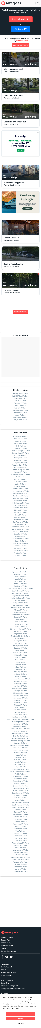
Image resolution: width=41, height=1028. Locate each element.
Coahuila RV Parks (20, 617)
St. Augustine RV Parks (21, 539)
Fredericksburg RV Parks (20, 465)
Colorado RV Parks (20, 622)
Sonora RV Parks (20, 800)
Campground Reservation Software (13, 989)
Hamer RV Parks (20, 406)
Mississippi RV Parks (20, 698)
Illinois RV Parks (20, 660)
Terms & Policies (7, 946)
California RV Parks (20, 600)
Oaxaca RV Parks (20, 755)
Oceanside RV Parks (20, 498)
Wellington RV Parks (20, 852)
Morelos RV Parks (20, 705)
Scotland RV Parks (20, 795)
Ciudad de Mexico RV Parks (20, 615)
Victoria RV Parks (20, 838)
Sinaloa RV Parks (20, 798)
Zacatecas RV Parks (20, 871)
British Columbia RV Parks (20, 598)
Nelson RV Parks (20, 712)
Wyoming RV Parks (20, 864)
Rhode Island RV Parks (21, 788)
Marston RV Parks (20, 413)
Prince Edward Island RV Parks (20, 772)
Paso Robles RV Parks (20, 505)
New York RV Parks (20, 731)
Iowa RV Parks (20, 665)
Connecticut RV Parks (20, 624)
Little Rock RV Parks (20, 410)
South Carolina (22, 41)
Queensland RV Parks (20, 781)
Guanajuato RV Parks (20, 646)
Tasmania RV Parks (20, 822)
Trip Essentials (6, 975)
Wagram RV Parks (20, 420)
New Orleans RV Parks (20, 493)
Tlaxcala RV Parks (20, 829)
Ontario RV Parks (20, 762)
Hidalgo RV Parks (20, 655)
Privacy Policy (6, 940)
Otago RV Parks (20, 767)
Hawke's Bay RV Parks (20, 653)
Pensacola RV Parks (20, 508)
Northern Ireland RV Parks (21, 738)
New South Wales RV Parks (20, 729)
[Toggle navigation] (37, 3)
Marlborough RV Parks (20, 684)
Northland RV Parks (20, 743)
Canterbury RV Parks (20, 605)
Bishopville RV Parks (20, 394)
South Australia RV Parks (20, 802)
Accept (20, 1014)
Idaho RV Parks (20, 657)
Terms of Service (7, 937)
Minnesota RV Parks (20, 695)
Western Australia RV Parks (20, 857)
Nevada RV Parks (20, 715)
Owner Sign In (6, 983)
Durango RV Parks (20, 458)
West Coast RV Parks (20, 855)
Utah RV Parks (20, 831)
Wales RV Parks (20, 848)
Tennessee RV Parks (20, 824)
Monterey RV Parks (20, 486)
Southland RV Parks (20, 810)
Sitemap (4, 948)
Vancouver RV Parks (20, 551)
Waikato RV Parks (20, 845)
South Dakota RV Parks (20, 807)
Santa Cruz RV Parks (20, 532)
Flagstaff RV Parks (20, 463)
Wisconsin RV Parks (20, 862)
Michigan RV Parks (20, 691)
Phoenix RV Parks (20, 510)
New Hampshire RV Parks (21, 722)
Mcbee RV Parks (20, 415)
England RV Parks (20, 634)
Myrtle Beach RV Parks (21, 489)
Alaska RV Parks (20, 577)
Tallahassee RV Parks (20, 543)
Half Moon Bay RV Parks (20, 470)
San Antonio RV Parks (20, 522)
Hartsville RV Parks (20, 408)
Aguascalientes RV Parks (20, 572)
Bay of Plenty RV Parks (20, 596)
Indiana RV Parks (20, 662)
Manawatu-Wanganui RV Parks (20, 679)
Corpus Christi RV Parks (20, 453)
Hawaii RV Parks (20, 650)
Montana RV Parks (20, 703)
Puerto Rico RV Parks (20, 776)
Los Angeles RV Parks (20, 482)
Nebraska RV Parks (20, 710)
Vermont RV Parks (20, 836)
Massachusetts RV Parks (20, 688)
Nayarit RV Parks (20, 707)
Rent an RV (22, 29)
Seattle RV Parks (20, 536)
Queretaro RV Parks (20, 783)
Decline (20, 1018)
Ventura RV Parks (20, 553)
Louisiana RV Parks (20, 674)
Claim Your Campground (9, 986)
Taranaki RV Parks (20, 817)
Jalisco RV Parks (20, 667)
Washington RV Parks (20, 850)
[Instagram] (11, 958)
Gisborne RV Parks (20, 643)
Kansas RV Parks (21, 669)
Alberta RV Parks (20, 579)
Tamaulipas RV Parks (20, 814)
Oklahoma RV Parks (20, 760)
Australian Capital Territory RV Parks (20, 588)
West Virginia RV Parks (20, 860)
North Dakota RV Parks (20, 736)
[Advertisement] (20, 901)
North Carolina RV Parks (20, 734)
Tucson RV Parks (20, 546)
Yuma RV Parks (20, 555)
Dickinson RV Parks (20, 455)
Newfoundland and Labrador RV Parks (20, 719)
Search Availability (21, 19)
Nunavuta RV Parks (20, 753)
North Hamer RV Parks (20, 417)
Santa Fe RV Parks (20, 534)
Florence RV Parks (20, 403)
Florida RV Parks (20, 638)
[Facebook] (3, 958)
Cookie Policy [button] (8, 1006)
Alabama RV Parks (20, 574)
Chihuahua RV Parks (20, 612)
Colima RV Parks (20, 619)
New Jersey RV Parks (20, 724)
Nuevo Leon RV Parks (20, 750)
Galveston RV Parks (20, 467)
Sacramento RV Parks (20, 520)
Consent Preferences (8, 951)
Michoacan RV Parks (20, 693)
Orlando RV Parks (20, 501)
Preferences (20, 1023)
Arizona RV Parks (20, 581)
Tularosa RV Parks (20, 548)
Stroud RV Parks (20, 541)
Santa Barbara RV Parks (20, 529)
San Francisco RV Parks (20, 527)
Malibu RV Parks (20, 484)
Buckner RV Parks (20, 444)
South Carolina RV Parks (20, 805)
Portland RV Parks (20, 513)
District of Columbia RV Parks (20, 629)
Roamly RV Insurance (8, 972)
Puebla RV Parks (20, 774)
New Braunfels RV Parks (20, 491)
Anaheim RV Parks (20, 439)
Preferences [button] (15, 1008)
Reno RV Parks (20, 515)
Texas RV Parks (20, 826)
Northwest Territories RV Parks (20, 745)
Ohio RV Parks (21, 757)
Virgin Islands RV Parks (20, 843)
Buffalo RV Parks (20, 446)
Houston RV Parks (20, 472)
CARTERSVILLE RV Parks (20, 396)
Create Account (6, 967)
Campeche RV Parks (20, 603)
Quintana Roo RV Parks (21, 786)
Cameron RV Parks (20, 448)
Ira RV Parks (20, 477)
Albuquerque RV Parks (20, 436)
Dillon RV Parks (20, 401)
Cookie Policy (6, 943)
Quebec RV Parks (20, 779)
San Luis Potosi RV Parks (20, 791)
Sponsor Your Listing (20, 45)
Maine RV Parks (20, 676)
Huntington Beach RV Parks (20, 474)
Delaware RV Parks (20, 627)
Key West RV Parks (20, 479)
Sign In (3, 970)
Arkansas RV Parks (20, 584)
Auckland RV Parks (20, 586)
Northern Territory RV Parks (20, 741)
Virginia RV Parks (21, 841)
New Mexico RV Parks (20, 726)
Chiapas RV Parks (20, 610)
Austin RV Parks (20, 441)
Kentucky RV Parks (20, 672)
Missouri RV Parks (20, 700)
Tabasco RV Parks (20, 812)
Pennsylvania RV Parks (20, 769)
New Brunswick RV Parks (20, 717)
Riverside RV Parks (20, 517)
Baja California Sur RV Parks (20, 593)
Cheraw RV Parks (21, 398)
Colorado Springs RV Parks (20, 451)
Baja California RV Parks (20, 591)
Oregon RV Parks (20, 764)
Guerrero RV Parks (20, 648)
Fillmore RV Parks (20, 460)
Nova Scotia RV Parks (20, 748)
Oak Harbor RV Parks (20, 496)
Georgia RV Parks (20, 641)
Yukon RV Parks (20, 869)
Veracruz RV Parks (20, 833)
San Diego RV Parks (21, 524)
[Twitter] (7, 958)
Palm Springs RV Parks (20, 503)
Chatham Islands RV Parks (20, 608)
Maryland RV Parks (20, 686)
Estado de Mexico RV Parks (20, 636)
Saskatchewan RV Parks (20, 793)
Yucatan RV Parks (20, 867)
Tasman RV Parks (20, 819)
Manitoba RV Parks (20, 681)
